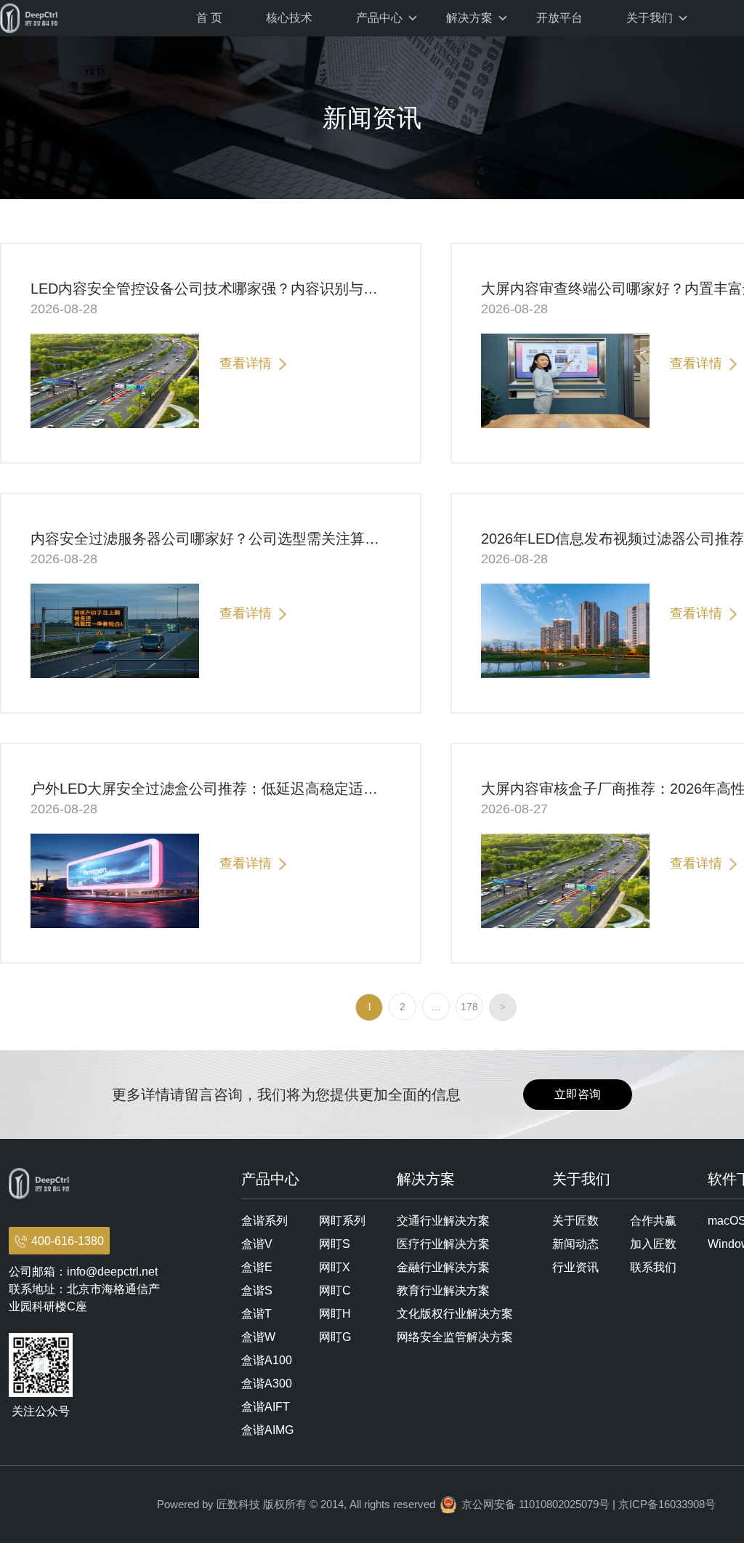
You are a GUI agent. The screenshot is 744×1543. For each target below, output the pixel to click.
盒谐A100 (266, 1360)
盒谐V (256, 1244)
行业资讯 (575, 1267)
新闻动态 (575, 1244)
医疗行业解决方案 (443, 1244)
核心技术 (289, 18)
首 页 (209, 18)
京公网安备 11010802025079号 (535, 1504)
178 (469, 1006)
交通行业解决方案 (443, 1220)
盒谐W (258, 1337)
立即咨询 (577, 1094)
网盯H (335, 1314)
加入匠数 (653, 1244)
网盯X (334, 1267)
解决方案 (469, 18)
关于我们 (649, 18)
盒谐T (256, 1314)
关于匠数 (575, 1220)
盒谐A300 (266, 1383)
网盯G (335, 1337)
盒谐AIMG (267, 1430)
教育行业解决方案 (443, 1290)
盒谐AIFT (265, 1407)
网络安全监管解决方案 (455, 1337)
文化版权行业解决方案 (455, 1314)
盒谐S (256, 1290)
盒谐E (256, 1267)
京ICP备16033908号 (667, 1504)
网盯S (334, 1244)
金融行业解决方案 (443, 1267)
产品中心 (379, 18)
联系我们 (653, 1267)
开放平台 (559, 18)
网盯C (335, 1290)
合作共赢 (653, 1220)
